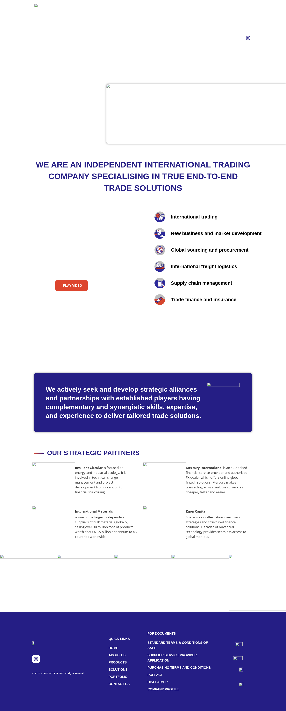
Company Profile (163, 689)
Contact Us (200, 38)
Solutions (139, 38)
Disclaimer (157, 682)
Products (118, 662)
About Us (116, 38)
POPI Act (155, 675)
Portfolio (162, 38)
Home (98, 38)
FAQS (180, 38)
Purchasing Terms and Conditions (179, 668)
